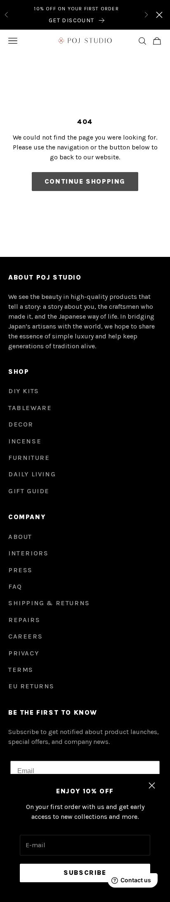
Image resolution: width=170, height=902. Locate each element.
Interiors (28, 553)
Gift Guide (29, 491)
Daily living (32, 474)
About (20, 537)
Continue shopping (85, 181)
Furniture (29, 457)
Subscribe (85, 872)
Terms (20, 670)
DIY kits (23, 391)
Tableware (30, 408)
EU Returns (31, 686)
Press (20, 570)
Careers (25, 636)
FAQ (15, 586)
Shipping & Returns (49, 603)
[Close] (159, 14)
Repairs (24, 620)
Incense (24, 441)
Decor (20, 424)
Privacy (23, 653)
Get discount (71, 20)
